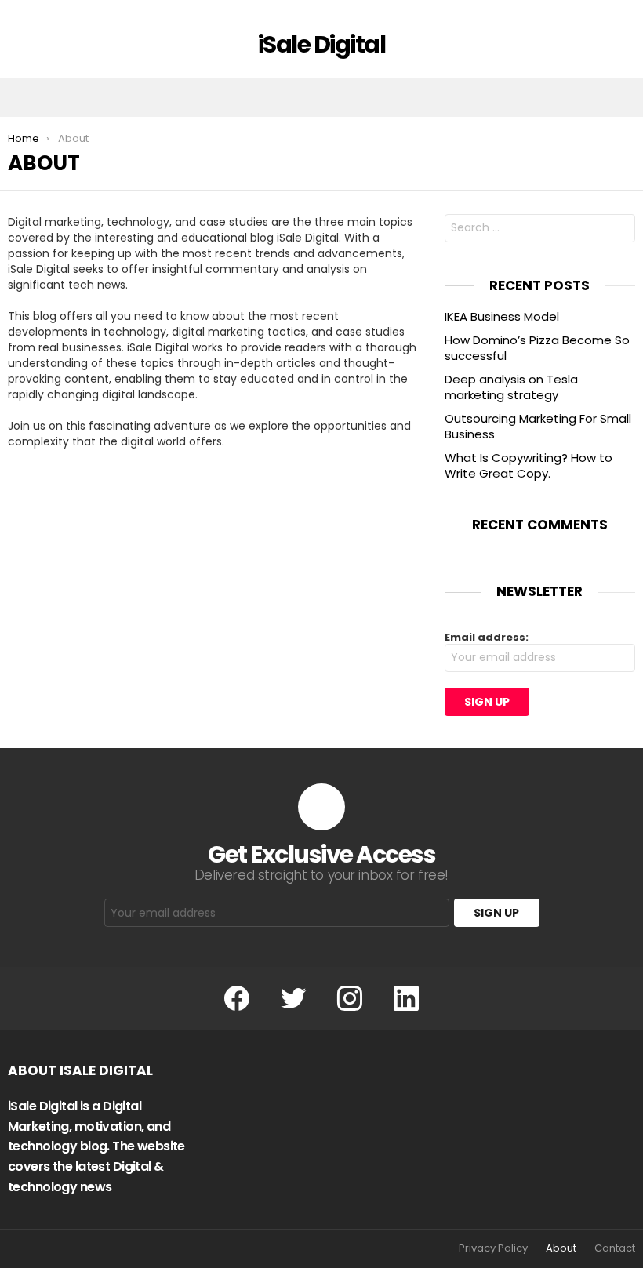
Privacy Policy (493, 1248)
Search (619, 230)
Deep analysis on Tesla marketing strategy (511, 387)
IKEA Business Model (502, 316)
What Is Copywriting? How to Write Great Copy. (528, 465)
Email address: (487, 637)
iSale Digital (322, 44)
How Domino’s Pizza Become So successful (537, 348)
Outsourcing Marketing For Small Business (538, 426)
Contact (614, 1248)
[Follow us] (589, 97)
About (561, 1248)
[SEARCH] (622, 97)
